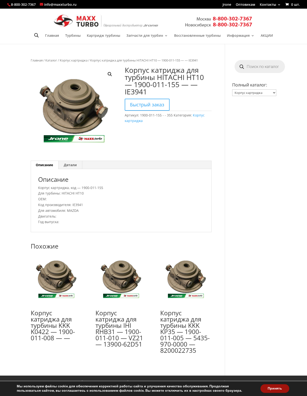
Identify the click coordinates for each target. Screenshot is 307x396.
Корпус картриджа (74, 60)
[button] (110, 74)
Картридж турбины (103, 36)
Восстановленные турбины (197, 36)
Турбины (73, 36)
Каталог (51, 60)
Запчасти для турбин (144, 36)
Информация (238, 36)
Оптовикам (245, 5)
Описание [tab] (44, 165)
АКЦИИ (267, 36)
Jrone (227, 5)
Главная (52, 36)
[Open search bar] (36, 35)
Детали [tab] (70, 165)
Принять (275, 388)
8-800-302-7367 (23, 4)
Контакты (268, 5)
